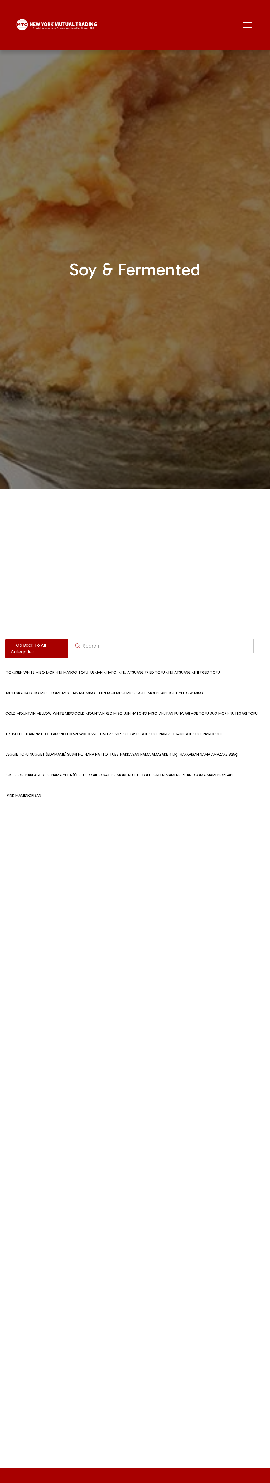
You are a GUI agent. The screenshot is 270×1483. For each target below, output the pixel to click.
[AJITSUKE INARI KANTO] (205, 725)
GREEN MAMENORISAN (172, 774)
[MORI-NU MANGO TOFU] (67, 663)
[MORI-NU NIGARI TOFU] (238, 704)
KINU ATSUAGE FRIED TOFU (142, 672)
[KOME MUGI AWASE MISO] (73, 684)
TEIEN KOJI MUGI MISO (116, 693)
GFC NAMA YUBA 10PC (62, 774)
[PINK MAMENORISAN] (24, 786)
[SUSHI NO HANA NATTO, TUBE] (93, 745)
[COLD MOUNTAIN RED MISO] (98, 704)
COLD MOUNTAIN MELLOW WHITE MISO (39, 713)
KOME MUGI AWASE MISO (73, 693)
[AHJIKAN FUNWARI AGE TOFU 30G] (188, 704)
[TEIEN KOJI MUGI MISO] (116, 684)
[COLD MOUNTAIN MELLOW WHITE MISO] (39, 704)
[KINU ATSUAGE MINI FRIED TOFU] (192, 663)
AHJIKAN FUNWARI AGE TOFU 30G (188, 713)
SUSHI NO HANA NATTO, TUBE (92, 754)
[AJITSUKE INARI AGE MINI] (163, 725)
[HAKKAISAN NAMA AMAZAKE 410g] (149, 745)
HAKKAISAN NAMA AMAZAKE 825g (209, 754)
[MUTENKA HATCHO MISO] (27, 684)
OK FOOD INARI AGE (23, 774)
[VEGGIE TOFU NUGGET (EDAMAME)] (36, 745)
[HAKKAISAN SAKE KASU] (119, 725)
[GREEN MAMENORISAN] (172, 766)
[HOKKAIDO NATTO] (99, 766)
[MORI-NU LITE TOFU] (134, 766)
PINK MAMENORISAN (24, 795)
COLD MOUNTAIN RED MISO (98, 713)
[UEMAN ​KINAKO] (103, 663)
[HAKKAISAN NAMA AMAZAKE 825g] (209, 745)
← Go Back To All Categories (28, 648)
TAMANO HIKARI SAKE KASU (73, 734)
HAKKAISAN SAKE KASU (119, 734)
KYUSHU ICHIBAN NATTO (27, 734)
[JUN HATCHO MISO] (140, 704)
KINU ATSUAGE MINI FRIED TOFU (193, 672)
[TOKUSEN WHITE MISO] (25, 663)
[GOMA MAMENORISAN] (213, 766)
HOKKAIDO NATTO (99, 774)
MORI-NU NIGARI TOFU (238, 713)
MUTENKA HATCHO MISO (28, 693)
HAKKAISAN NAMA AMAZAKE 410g (148, 754)
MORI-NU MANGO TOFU (67, 672)
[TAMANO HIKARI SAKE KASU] (73, 725)
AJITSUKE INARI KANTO (205, 734)
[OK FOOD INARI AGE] (23, 766)
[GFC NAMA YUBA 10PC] (62, 766)
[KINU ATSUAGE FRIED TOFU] (141, 663)
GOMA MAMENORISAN (213, 774)
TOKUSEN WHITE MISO (25, 672)
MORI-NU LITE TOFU (134, 774)
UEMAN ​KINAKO (103, 672)
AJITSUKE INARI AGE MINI (163, 734)
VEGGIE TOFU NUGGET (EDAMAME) (36, 754)
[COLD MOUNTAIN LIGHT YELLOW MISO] (169, 684)
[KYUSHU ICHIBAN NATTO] (27, 725)
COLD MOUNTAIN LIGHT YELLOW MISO (169, 693)
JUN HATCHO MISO (140, 713)
